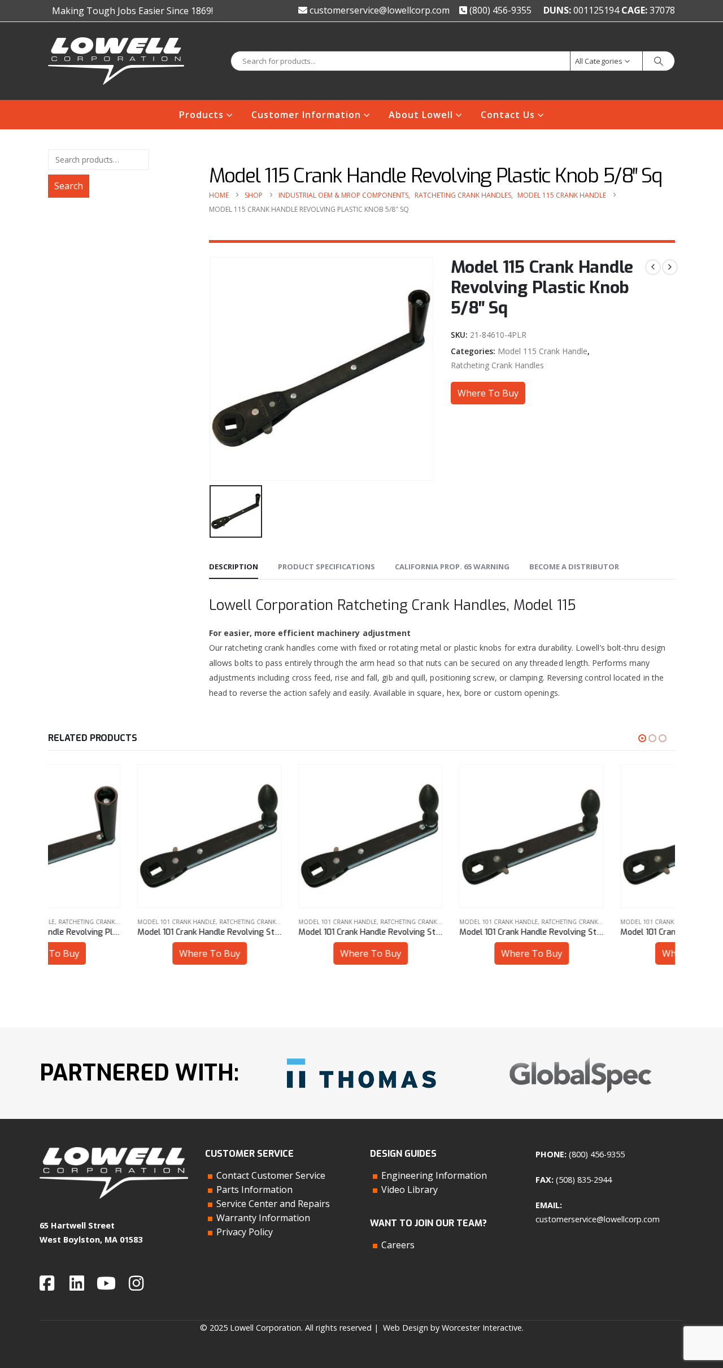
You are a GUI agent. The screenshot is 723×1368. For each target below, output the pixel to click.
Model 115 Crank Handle (542, 351)
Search (68, 186)
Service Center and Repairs (273, 1203)
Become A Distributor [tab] (574, 566)
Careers (398, 1245)
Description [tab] (233, 566)
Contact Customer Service (270, 1175)
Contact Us (508, 114)
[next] (670, 267)
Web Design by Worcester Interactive (452, 1327)
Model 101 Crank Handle (87, 922)
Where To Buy (488, 393)
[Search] (658, 61)
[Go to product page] (120, 836)
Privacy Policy (244, 1232)
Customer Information (306, 114)
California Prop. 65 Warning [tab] (452, 566)
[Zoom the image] (361, 1054)
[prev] (653, 267)
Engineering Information (434, 1175)
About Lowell (421, 114)
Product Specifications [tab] (326, 566)
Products (201, 114)
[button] (642, 738)
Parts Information (254, 1189)
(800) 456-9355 (499, 10)
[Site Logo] (116, 61)
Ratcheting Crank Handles (497, 365)
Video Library (409, 1189)
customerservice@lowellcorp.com (378, 10)
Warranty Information (263, 1218)
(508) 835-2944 (584, 1179)
